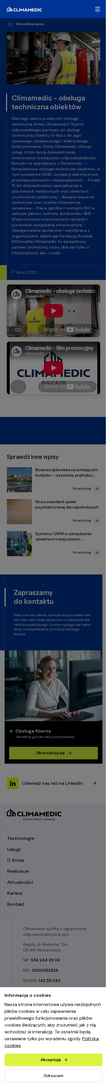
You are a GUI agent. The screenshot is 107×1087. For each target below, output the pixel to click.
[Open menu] (97, 9)
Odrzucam (53, 1075)
